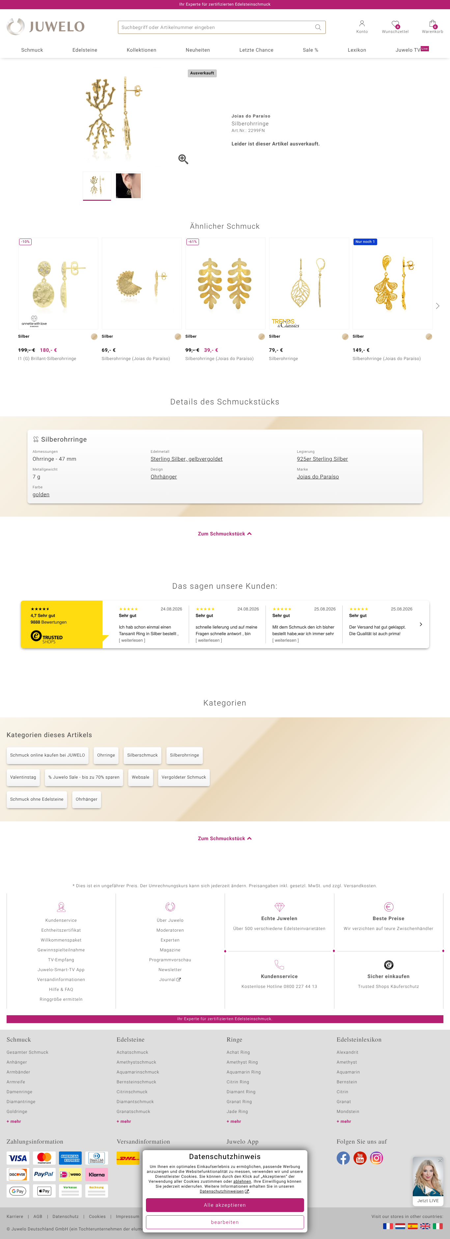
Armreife (16, 1082)
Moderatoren (170, 930)
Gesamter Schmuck (27, 1052)
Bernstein (347, 1082)
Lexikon (357, 50)
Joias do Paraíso (318, 477)
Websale (141, 777)
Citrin (343, 1092)
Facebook (343, 1158)
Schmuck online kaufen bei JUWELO (47, 755)
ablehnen (242, 1182)
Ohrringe (106, 755)
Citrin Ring (238, 1082)
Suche (319, 27)
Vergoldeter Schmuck (184, 777)
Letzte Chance (256, 50)
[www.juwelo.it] (438, 1226)
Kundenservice (61, 920)
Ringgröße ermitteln (61, 999)
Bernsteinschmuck (136, 1082)
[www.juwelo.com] (425, 1226)
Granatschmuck (134, 1112)
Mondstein (348, 1112)
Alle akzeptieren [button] (225, 1205)
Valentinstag (23, 777)
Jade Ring (237, 1112)
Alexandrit (347, 1052)
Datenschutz (66, 1217)
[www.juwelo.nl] (400, 1226)
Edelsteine (85, 50)
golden (41, 495)
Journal (167, 980)
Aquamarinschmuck (138, 1072)
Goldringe (17, 1112)
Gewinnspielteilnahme (61, 950)
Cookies (97, 1217)
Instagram (376, 1158)
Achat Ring (238, 1052)
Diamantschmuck (135, 1102)
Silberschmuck (142, 755)
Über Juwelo (170, 920)
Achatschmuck (133, 1052)
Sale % (310, 50)
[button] (362, 27)
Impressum (127, 1217)
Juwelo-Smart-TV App (61, 970)
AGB (37, 1217)
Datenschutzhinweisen (222, 1192)
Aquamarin (348, 1072)
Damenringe (20, 1092)
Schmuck (32, 50)
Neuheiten (198, 50)
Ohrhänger (164, 477)
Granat (344, 1102)
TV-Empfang (61, 960)
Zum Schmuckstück (221, 534)
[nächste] (437, 305)
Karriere (15, 1217)
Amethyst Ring (242, 1062)
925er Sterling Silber (322, 459)
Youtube (360, 1158)
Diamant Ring (241, 1092)
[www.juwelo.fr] (388, 1226)
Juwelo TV (412, 50)
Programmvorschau (170, 960)
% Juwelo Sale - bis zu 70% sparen (84, 777)
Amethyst (347, 1062)
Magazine (170, 950)
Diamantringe (21, 1102)
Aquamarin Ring (244, 1072)
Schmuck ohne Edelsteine (37, 799)
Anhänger (17, 1062)
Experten (170, 940)
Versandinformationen (61, 980)
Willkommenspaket (61, 940)
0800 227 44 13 (300, 987)
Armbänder (18, 1072)
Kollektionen (141, 50)
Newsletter (170, 970)
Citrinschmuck (132, 1092)
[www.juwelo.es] (413, 1226)
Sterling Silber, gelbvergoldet (187, 459)
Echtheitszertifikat (61, 930)
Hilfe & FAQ (61, 990)
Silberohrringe (184, 755)
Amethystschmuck (136, 1062)
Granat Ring (239, 1102)
